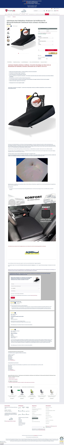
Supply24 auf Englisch (49, 417)
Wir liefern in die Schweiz (49, 420)
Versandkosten (35, 435)
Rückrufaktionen (48, 415)
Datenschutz (47, 421)
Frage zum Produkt (44, 62)
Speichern (12, 297)
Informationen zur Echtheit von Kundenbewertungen (36, 410)
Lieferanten (47, 409)
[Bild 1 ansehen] (18, 53)
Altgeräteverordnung (16, 62)
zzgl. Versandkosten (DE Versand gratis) (46, 33)
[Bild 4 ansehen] (21, 53)
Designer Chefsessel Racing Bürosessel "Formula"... (42, 396)
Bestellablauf (34, 407)
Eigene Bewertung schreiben (15, 304)
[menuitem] (39, 11)
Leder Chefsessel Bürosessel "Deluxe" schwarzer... (12, 396)
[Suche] (44, 11)
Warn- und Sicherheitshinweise (34, 62)
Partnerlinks (47, 412)
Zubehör (9, 387)
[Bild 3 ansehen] (20, 53)
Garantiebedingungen (24, 62)
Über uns (47, 418)
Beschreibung (9, 62)
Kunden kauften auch (17, 387)
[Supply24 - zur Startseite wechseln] (10, 10)
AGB (32, 420)
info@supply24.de (12, 360)
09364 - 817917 (8, 410)
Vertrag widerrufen (35, 418)
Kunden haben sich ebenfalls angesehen (28, 387)
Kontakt (33, 413)
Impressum (47, 423)
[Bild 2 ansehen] (19, 53)
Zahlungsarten (34, 411)
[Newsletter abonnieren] (44, 427)
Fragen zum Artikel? (12, 377)
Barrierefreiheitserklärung (36, 421)
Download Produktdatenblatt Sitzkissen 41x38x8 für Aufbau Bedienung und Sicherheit (21, 382)
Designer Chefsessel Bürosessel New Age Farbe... (22, 396)
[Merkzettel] (47, 11)
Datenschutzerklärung (33, 295)
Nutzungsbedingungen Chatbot (50, 410)
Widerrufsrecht (34, 416)
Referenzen (47, 413)
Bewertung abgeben (42, 57)
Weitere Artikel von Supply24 (13, 379)
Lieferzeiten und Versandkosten (36, 414)
